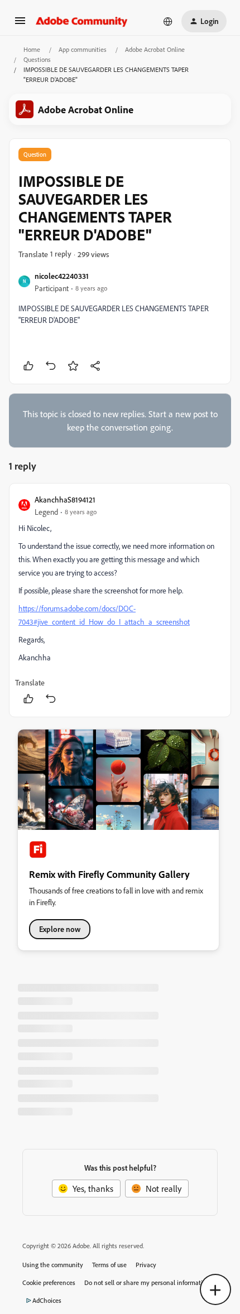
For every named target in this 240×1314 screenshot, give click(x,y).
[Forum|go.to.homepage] (82, 21)
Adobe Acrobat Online (155, 49)
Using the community (52, 1264)
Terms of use (109, 1264)
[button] (20, 24)
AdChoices (46, 1300)
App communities (83, 49)
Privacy (146, 1264)
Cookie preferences (48, 1282)
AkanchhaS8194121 (65, 499)
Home (31, 49)
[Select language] (168, 21)
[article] (120, 600)
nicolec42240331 (62, 276)
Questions (37, 59)
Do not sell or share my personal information (147, 1282)
